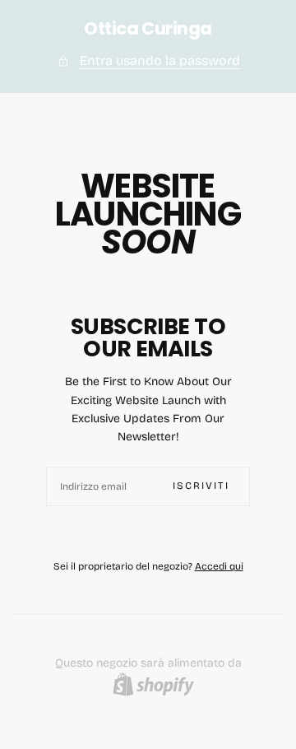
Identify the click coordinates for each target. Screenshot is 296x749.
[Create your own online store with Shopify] (153, 684)
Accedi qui (219, 566)
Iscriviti (201, 485)
